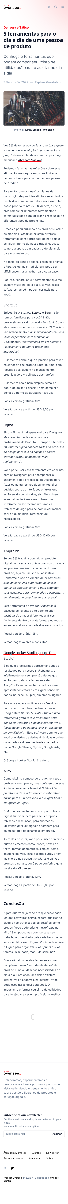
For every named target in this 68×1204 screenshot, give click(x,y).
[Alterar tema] (49, 7)
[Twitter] (12, 1168)
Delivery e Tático (16, 27)
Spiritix (7, 1180)
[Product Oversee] (12, 7)
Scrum (49, 312)
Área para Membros (14, 1152)
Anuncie (32, 1158)
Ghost (53, 1177)
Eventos (36, 1152)
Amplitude (11, 551)
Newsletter (52, 1152)
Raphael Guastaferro (48, 82)
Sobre (49, 1158)
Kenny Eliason (33, 129)
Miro (7, 771)
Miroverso (24, 868)
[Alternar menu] (63, 7)
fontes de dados (47, 742)
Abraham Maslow (29, 160)
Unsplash (48, 129)
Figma (8, 425)
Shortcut (10, 305)
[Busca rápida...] (56, 7)
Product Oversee (12, 1177)
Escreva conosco (13, 1158)
